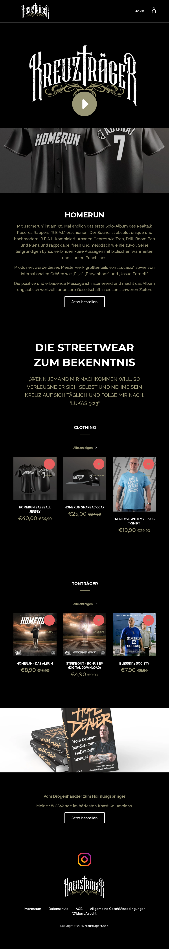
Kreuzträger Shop (96, 925)
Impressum (32, 909)
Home (139, 11)
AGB (79, 909)
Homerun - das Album (35, 663)
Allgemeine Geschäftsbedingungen (117, 909)
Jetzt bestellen (85, 302)
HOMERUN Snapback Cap (84, 507)
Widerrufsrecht (84, 914)
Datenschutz (58, 909)
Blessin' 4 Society (134, 663)
